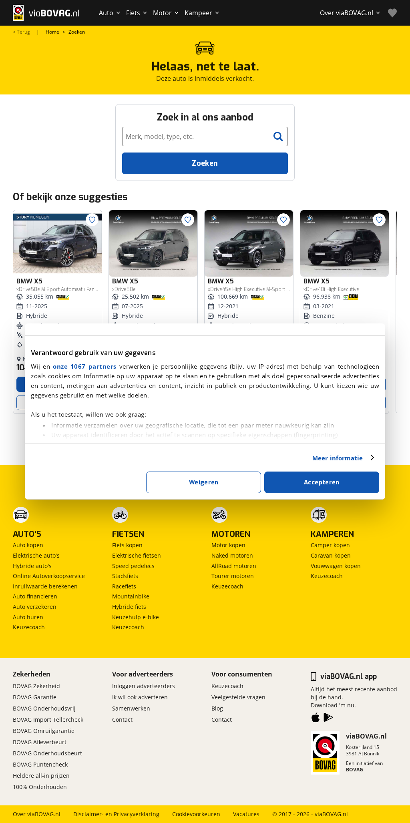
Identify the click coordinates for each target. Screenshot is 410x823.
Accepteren (322, 482)
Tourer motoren (232, 576)
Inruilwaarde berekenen (45, 586)
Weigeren (204, 482)
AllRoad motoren (233, 566)
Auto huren (28, 617)
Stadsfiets (125, 576)
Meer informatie (337, 458)
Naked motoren (232, 555)
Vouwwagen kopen (336, 566)
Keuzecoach (29, 627)
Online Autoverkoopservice (49, 576)
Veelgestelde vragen (238, 697)
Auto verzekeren (34, 606)
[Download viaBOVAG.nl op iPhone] (315, 719)
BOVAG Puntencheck (40, 764)
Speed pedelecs (133, 566)
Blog (217, 708)
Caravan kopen (331, 555)
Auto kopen (28, 545)
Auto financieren (35, 596)
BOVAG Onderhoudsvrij (44, 708)
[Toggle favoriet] (92, 219)
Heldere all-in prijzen (41, 775)
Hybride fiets (129, 606)
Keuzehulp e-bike (135, 617)
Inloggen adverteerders (143, 686)
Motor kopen (228, 545)
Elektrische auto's (36, 555)
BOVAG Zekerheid (36, 686)
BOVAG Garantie (34, 697)
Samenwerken (131, 708)
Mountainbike (130, 596)
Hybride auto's (32, 566)
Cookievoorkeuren (196, 814)
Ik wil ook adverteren (140, 697)
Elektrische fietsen (136, 555)
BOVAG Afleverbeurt (39, 742)
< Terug (21, 32)
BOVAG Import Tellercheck (48, 719)
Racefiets (124, 586)
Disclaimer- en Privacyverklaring (116, 814)
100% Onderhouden (40, 787)
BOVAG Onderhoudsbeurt (47, 753)
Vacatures (246, 814)
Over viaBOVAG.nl (36, 814)
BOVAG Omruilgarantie (43, 731)
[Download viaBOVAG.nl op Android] (328, 719)
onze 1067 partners (85, 366)
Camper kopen (330, 545)
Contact (122, 719)
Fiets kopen (127, 545)
